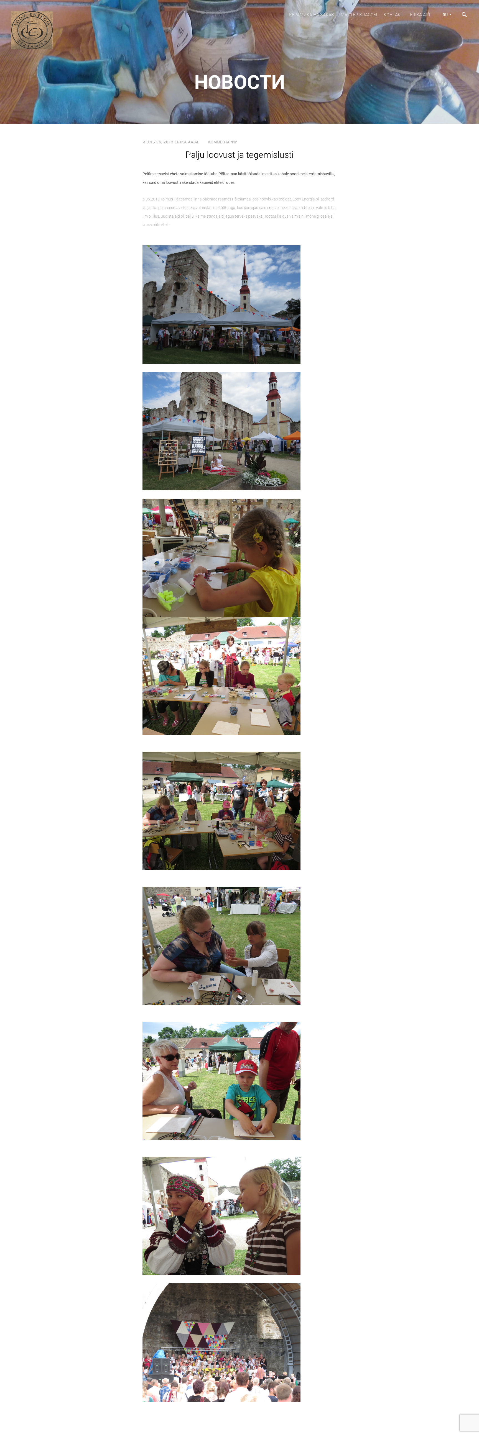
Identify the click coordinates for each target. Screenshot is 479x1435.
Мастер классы (359, 14)
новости (239, 82)
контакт (393, 14)
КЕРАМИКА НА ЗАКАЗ (311, 14)
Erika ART (420, 14)
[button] (446, 14)
